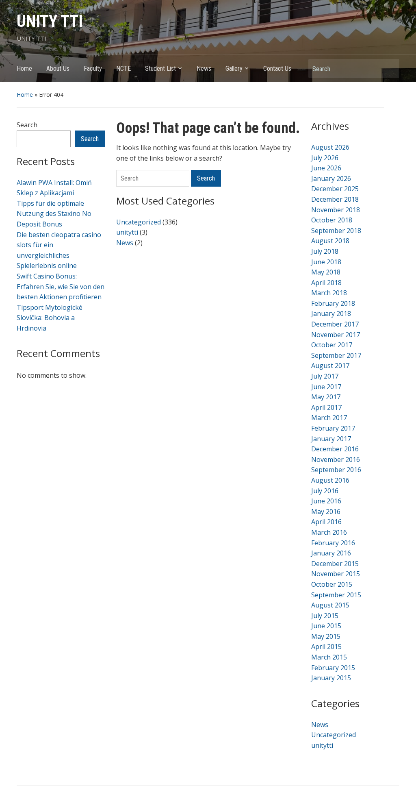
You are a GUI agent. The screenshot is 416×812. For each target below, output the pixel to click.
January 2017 (331, 438)
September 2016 (336, 469)
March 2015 (329, 657)
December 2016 (335, 448)
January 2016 (331, 553)
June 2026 (326, 167)
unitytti (127, 232)
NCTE (123, 68)
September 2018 (336, 230)
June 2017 (326, 386)
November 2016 (335, 459)
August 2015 (330, 605)
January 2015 (331, 677)
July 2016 (324, 490)
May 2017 (325, 396)
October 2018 (331, 220)
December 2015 (335, 563)
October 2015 (331, 584)
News (204, 68)
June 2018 (326, 261)
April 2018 (326, 282)
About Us (57, 68)
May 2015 (325, 636)
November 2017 (335, 334)
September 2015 (336, 594)
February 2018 (333, 303)
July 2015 (324, 615)
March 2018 (329, 292)
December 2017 (335, 324)
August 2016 (330, 480)
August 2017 (330, 365)
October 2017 (331, 344)
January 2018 (331, 313)
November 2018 (335, 209)
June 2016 (326, 500)
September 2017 (336, 355)
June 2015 (326, 625)
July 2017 (324, 376)
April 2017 (326, 407)
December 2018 (335, 199)
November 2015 (335, 573)
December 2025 (335, 188)
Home (24, 68)
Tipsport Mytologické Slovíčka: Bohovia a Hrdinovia (49, 318)
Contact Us (277, 68)
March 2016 (329, 532)
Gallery (234, 68)
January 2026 (331, 178)
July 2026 (324, 157)
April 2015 (326, 646)
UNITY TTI (50, 21)
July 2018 (324, 251)
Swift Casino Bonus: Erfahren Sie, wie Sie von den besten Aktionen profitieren (60, 286)
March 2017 (329, 417)
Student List (160, 68)
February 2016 (333, 542)
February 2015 (333, 667)
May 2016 (325, 511)
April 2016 (326, 521)
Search (389, 68)
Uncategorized (138, 222)
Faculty (93, 68)
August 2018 (330, 240)
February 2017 (333, 428)
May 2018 (325, 272)
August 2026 (330, 147)
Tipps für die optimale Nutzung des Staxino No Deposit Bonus (54, 214)
